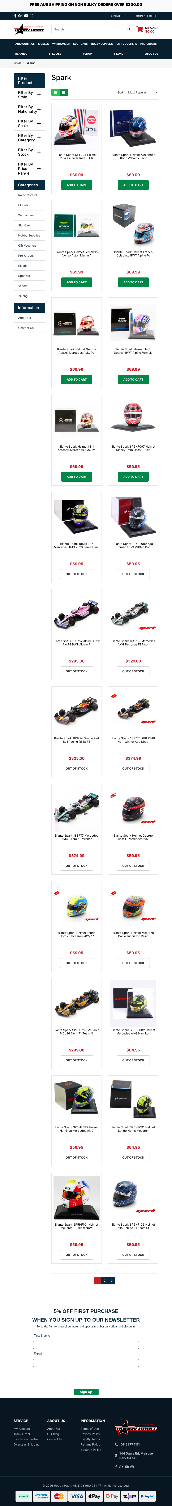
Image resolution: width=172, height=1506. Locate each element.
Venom (87, 53)
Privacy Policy (90, 1434)
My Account (22, 1428)
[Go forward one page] (111, 1280)
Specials (24, 275)
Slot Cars (24, 225)
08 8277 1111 (130, 1444)
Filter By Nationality (27, 109)
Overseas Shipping (27, 1444)
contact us (118, 16)
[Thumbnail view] (55, 92)
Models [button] (43, 43)
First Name (42, 1336)
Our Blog (53, 1434)
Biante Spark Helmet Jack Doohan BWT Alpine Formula (133, 351)
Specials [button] (55, 53)
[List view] (64, 92)
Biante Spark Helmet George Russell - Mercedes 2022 (133, 837)
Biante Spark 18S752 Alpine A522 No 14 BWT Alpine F (76, 642)
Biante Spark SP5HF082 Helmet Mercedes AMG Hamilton (133, 1031)
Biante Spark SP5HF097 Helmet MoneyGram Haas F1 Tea (133, 448)
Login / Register (146, 16)
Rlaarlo (21, 53)
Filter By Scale (25, 123)
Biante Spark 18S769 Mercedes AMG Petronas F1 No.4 (133, 642)
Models (23, 205)
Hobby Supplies (29, 235)
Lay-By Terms (90, 1439)
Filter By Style (25, 94)
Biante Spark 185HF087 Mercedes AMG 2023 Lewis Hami (76, 545)
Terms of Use (90, 1428)
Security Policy (91, 1449)
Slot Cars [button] (80, 43)
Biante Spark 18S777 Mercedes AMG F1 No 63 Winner (76, 837)
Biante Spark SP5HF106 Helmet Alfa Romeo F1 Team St (133, 1226)
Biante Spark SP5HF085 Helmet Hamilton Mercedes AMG (77, 1129)
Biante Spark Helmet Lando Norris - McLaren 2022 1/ (76, 934)
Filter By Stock (25, 152)
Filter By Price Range (25, 168)
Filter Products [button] (26, 80)
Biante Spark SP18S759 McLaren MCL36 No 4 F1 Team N (76, 1031)
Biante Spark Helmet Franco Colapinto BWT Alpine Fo (133, 253)
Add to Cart (77, 185)
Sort (120, 92)
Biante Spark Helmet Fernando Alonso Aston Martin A (77, 253)
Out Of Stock (77, 574)
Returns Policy (90, 1444)
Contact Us (26, 328)
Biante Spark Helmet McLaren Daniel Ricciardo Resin (133, 934)
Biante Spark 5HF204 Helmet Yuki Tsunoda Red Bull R (77, 156)
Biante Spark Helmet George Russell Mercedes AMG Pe (76, 351)
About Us (151, 53)
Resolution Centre (26, 1439)
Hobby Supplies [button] (102, 43)
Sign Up (86, 1392)
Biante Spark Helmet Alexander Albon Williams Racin (133, 156)
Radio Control (27, 195)
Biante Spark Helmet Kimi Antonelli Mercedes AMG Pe (76, 448)
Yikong (119, 53)
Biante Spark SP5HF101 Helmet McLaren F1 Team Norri (76, 1226)
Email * (39, 1354)
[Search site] (129, 29)
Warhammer (61, 43)
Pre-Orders (148, 43)
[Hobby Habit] (29, 29)
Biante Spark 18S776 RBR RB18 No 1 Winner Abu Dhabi (133, 740)
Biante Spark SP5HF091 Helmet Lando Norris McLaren (133, 1129)
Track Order (22, 1434)
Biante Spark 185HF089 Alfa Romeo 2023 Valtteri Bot (133, 545)
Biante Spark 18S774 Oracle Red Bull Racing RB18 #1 (76, 740)
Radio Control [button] (24, 43)
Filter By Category (26, 137)
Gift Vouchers (126, 43)
